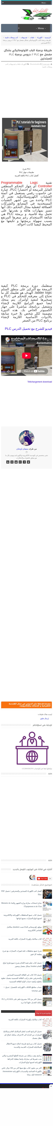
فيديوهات (24, 37)
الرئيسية (48, 37)
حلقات (32, 37)
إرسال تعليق (44, 718)
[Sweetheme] (28, 462)
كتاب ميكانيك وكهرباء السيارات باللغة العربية (25, 939)
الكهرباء (39, 37)
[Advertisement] (26, 92)
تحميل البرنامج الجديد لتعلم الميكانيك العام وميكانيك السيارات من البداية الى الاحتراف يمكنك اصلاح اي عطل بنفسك (22, 1035)
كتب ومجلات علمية (11, 37)
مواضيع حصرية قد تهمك (43, 1013)
